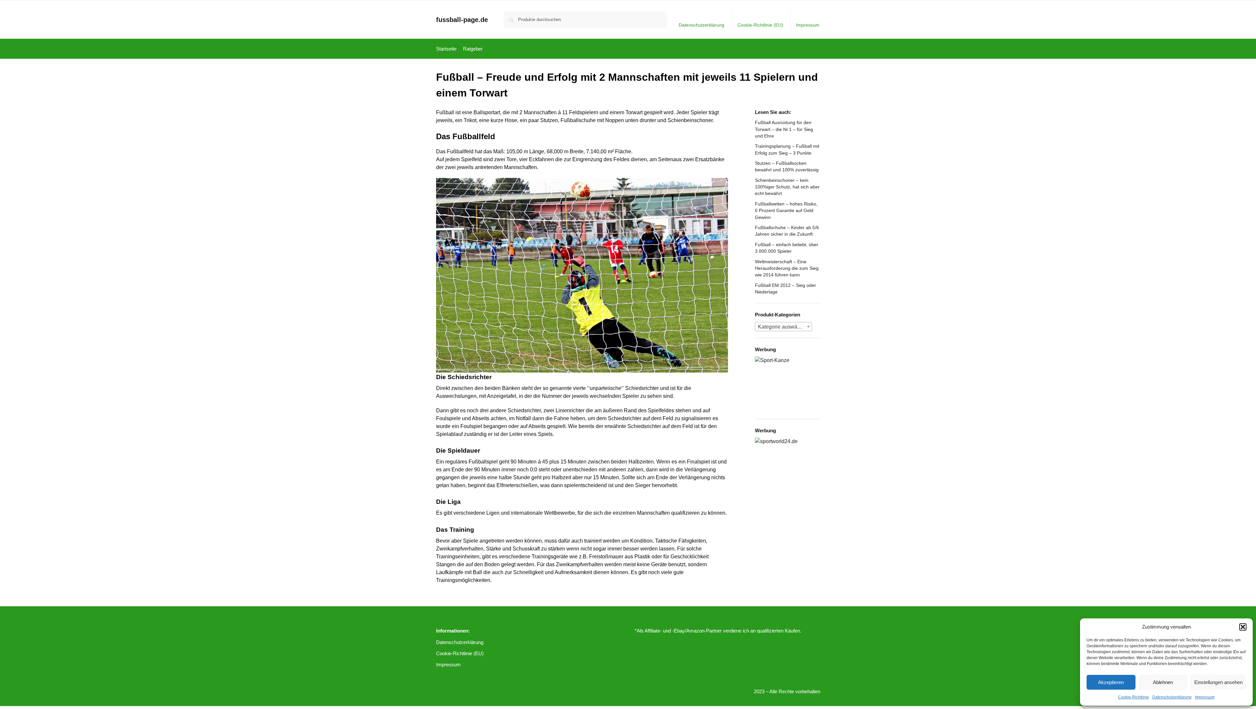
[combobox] (783, 326)
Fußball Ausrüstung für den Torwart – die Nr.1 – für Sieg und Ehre (784, 129)
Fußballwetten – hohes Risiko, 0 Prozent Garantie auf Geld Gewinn (786, 210)
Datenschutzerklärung (1172, 697)
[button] (1243, 627)
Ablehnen (1163, 682)
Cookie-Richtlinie (1133, 697)
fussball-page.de (462, 19)
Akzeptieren (1111, 682)
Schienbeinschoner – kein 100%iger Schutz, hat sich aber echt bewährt (787, 187)
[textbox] (783, 327)
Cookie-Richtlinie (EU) (760, 25)
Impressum (1205, 697)
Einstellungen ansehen (1218, 682)
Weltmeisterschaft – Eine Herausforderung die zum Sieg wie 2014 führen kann (787, 268)
